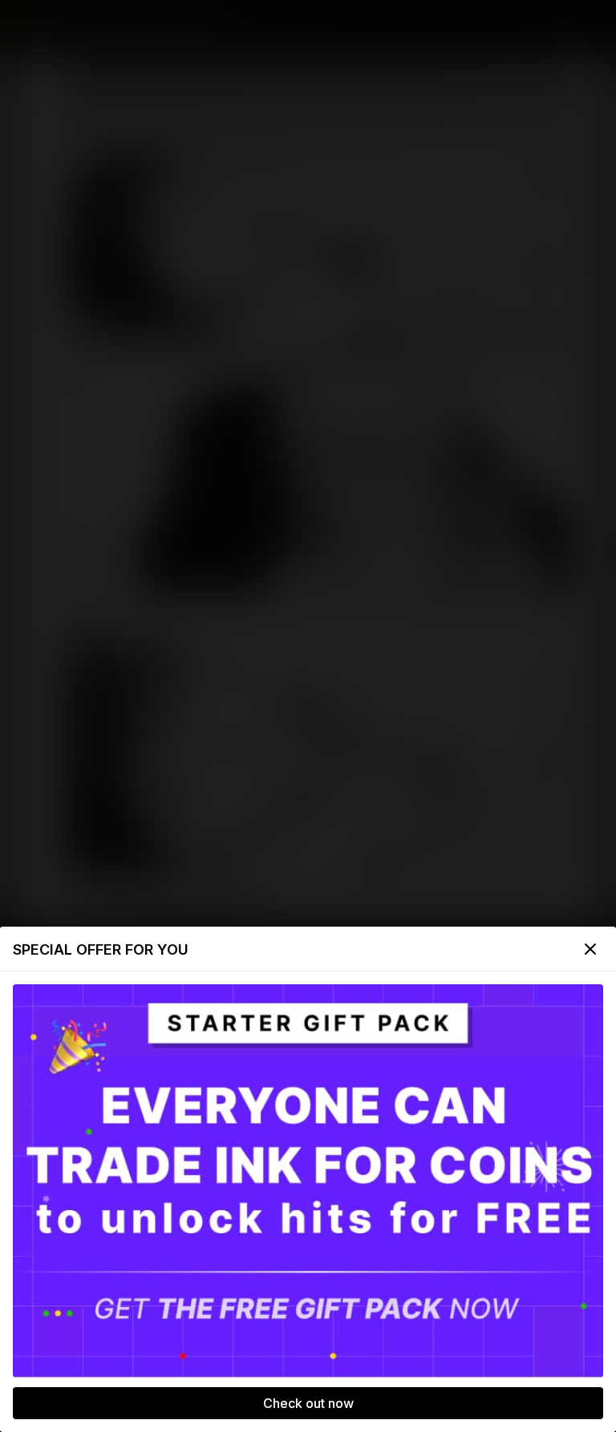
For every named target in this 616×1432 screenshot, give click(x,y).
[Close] (590, 949)
